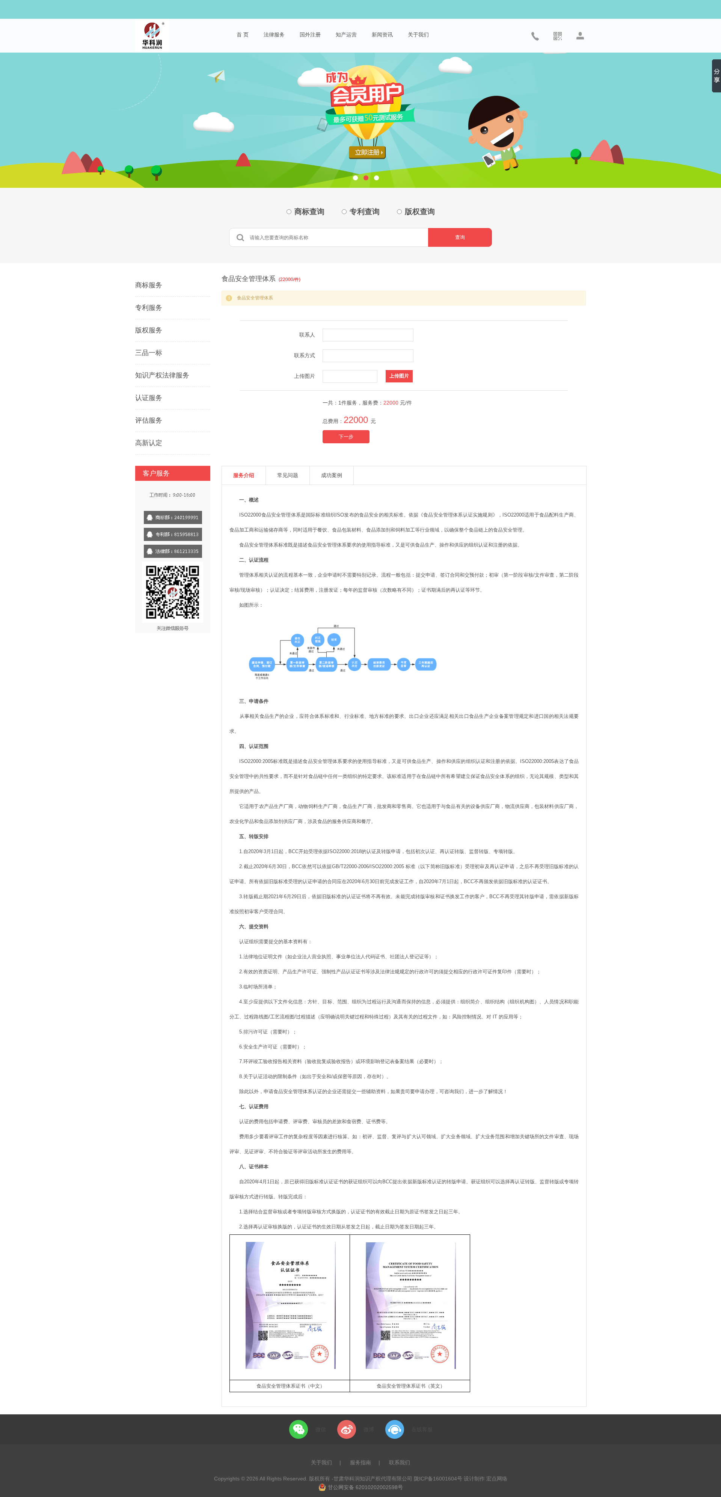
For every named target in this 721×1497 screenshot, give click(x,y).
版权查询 (420, 211)
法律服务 (274, 35)
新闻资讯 (382, 35)
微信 (320, 1429)
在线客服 (422, 1429)
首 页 (243, 35)
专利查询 (365, 211)
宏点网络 (496, 1479)
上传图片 (304, 376)
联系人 (307, 335)
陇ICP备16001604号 (438, 1479)
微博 (369, 1429)
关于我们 (418, 35)
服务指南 (360, 1462)
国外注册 (310, 35)
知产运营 (346, 35)
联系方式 (304, 355)
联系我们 (399, 1462)
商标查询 (309, 211)
